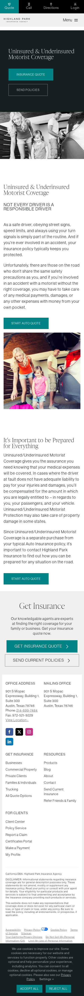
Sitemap (26, 933)
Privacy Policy (32, 929)
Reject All (58, 988)
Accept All (29, 988)
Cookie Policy (59, 929)
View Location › (17, 720)
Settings (45, 979)
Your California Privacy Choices (24, 937)
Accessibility (13, 929)
